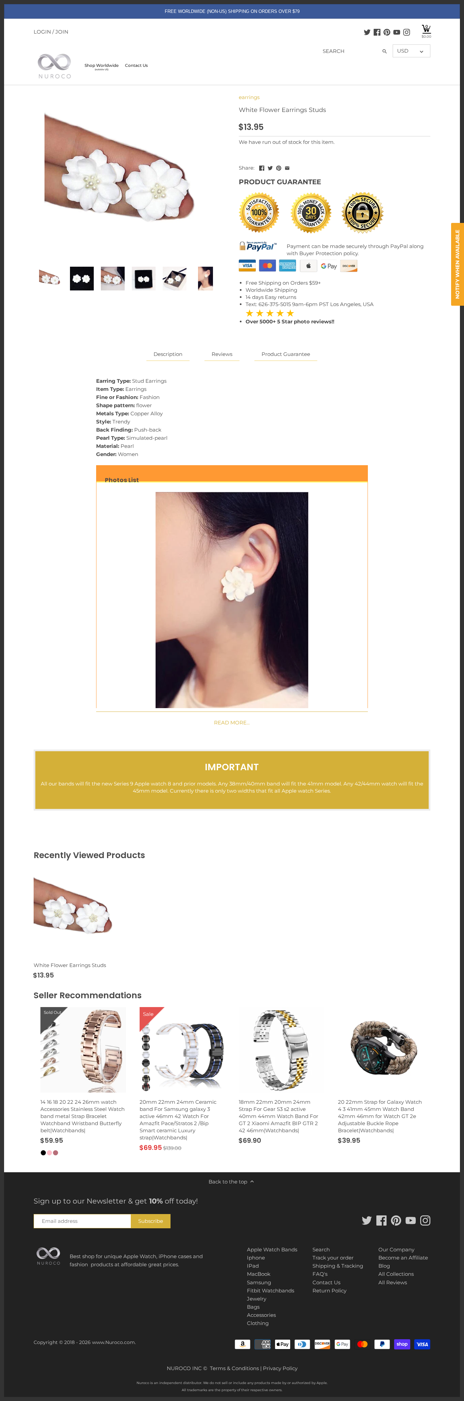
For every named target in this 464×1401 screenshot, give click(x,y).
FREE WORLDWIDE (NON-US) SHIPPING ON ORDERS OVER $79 (232, 11)
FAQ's (320, 1274)
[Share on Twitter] (270, 167)
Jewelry (256, 1298)
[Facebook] (377, 31)
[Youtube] (396, 31)
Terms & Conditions (234, 1368)
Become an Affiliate (403, 1257)
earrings (249, 97)
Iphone (256, 1257)
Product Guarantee (286, 354)
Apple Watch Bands (272, 1249)
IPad (253, 1266)
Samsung (259, 1282)
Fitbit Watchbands (270, 1290)
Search (321, 1249)
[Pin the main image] (278, 167)
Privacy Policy (280, 1368)
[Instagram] (406, 31)
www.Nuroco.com (113, 1342)
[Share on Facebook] (261, 167)
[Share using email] (287, 167)
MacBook (258, 1274)
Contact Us (326, 1282)
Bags (253, 1307)
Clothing (258, 1323)
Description (168, 354)
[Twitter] (367, 31)
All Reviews (392, 1282)
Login (42, 32)
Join (61, 32)
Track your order (333, 1257)
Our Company (396, 1249)
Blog (384, 1266)
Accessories (261, 1315)
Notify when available (457, 264)
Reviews (222, 354)
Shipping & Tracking (338, 1266)
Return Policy (329, 1290)
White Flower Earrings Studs (70, 965)
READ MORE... (232, 722)
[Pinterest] (386, 31)
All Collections (396, 1274)
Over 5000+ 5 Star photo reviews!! (290, 317)
